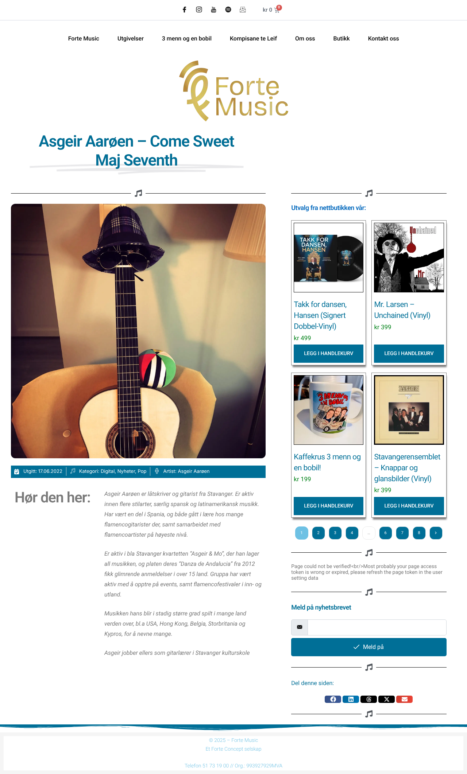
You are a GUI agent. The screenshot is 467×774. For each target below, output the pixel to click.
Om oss (305, 39)
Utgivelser (130, 39)
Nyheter (126, 471)
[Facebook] (184, 10)
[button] (333, 699)
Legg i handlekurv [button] (328, 354)
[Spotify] (228, 10)
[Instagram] (198, 10)
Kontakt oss (383, 39)
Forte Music (83, 39)
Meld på (373, 646)
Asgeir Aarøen (193, 471)
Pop (142, 471)
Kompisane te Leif (253, 39)
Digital (108, 471)
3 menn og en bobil (187, 39)
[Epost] (242, 10)
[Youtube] (213, 10)
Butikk (341, 39)
